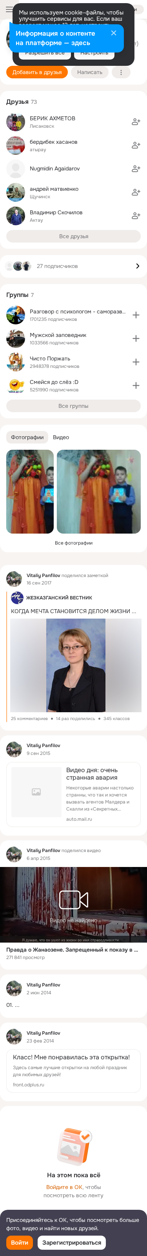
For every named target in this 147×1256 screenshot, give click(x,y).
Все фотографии (74, 543)
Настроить (94, 52)
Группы (17, 295)
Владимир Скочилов (56, 212)
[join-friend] (136, 122)
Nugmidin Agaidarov (55, 168)
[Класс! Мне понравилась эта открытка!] (73, 1071)
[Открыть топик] (73, 1005)
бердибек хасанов (54, 141)
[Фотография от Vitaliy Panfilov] (30, 492)
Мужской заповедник (58, 334)
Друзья (17, 102)
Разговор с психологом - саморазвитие (82, 311)
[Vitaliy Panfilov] (14, 579)
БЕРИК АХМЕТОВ (52, 118)
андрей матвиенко (54, 188)
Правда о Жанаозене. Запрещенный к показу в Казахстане (73, 949)
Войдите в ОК (64, 1187)
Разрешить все (45, 52)
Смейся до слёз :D (54, 381)
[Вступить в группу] (136, 315)
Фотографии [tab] (27, 437)
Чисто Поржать (50, 358)
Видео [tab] (61, 437)
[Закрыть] (114, 33)
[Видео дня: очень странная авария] (73, 794)
